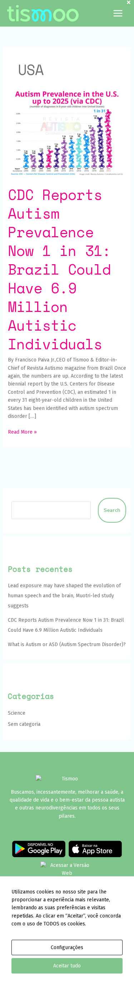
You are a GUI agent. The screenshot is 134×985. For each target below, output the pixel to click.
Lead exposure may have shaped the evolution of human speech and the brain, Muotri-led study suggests (64, 596)
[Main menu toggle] (118, 13)
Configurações (67, 947)
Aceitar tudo (67, 966)
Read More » (22, 431)
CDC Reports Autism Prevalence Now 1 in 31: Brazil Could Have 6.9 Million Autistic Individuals (59, 269)
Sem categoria (24, 724)
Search (112, 510)
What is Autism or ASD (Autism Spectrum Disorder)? (67, 644)
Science (16, 713)
